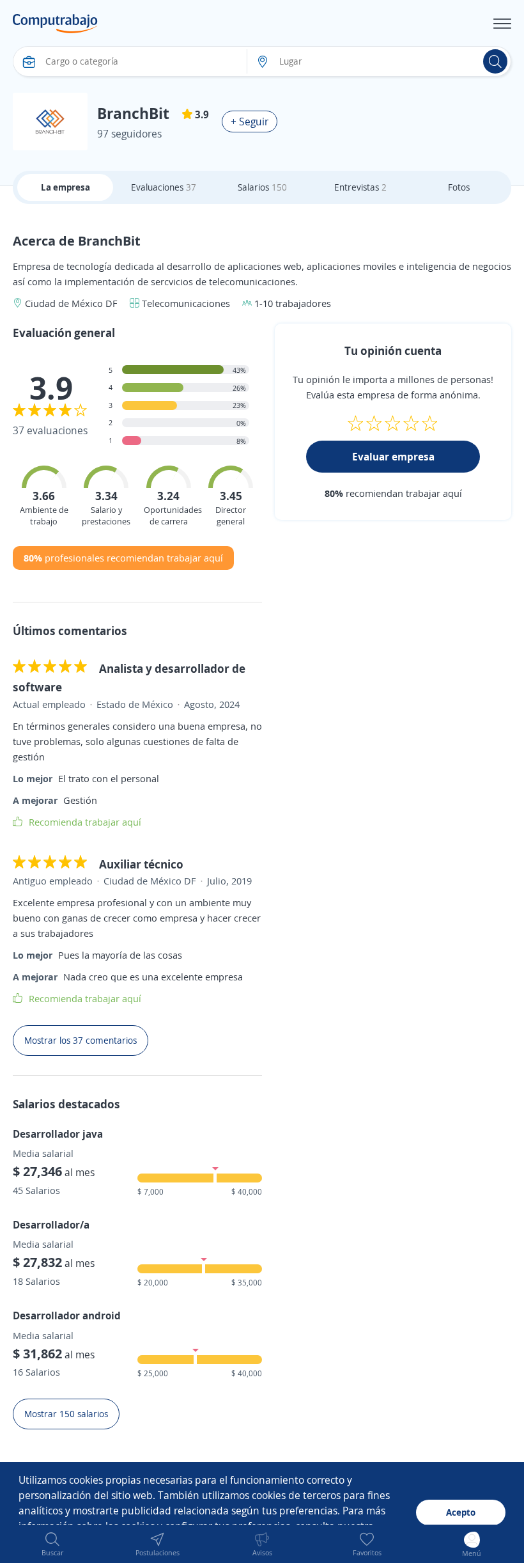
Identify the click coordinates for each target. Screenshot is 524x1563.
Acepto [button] (460, 1512)
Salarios (262, 187)
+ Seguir (249, 121)
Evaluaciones (163, 187)
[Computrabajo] (55, 23)
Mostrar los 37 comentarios (80, 1040)
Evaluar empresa (393, 457)
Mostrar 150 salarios (66, 1414)
